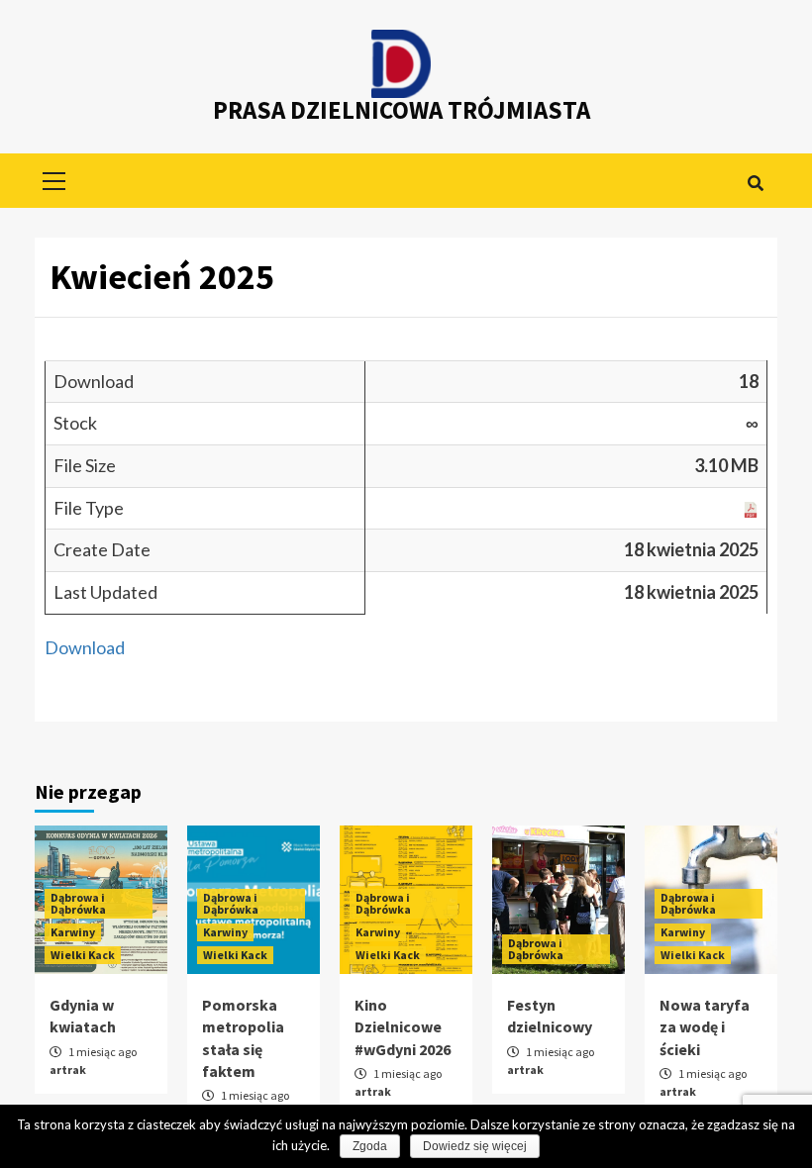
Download (85, 647)
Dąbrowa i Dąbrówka (78, 903)
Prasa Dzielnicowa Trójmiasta (401, 110)
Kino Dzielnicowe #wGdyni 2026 (403, 1027)
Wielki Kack (83, 954)
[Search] (755, 183)
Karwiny (73, 932)
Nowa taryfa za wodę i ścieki (705, 1027)
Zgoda (370, 1146)
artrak (68, 1069)
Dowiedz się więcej (475, 1146)
